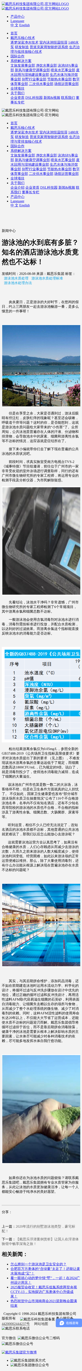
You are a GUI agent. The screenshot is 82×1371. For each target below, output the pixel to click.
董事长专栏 (30, 192)
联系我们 (68, 98)
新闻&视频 (52, 98)
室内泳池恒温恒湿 (53, 42)
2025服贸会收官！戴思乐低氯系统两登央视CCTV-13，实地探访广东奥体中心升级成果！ (43, 1291)
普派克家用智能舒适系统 (49, 47)
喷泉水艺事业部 (63, 70)
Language (17, 21)
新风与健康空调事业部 (32, 70)
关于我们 (17, 93)
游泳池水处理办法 (18, 283)
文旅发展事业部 (22, 65)
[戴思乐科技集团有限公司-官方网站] (35, 4)
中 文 (14, 25)
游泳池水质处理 (16, 278)
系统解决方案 (20, 61)
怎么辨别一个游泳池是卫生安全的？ (38, 1264)
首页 (13, 33)
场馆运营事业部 (66, 84)
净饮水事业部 (46, 65)
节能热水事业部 (59, 79)
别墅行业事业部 (34, 79)
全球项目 (17, 88)
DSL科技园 (34, 98)
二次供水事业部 (41, 84)
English (24, 25)
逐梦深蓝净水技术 (24, 42)
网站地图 (41, 1324)
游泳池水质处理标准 (47, 278)
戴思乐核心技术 (22, 38)
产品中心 (17, 16)
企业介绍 (17, 187)
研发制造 (22, 47)
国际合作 (17, 56)
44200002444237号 (16, 1324)
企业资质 (17, 98)
